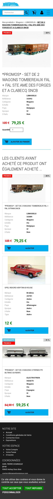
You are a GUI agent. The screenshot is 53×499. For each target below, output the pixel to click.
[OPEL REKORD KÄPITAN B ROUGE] (26, 270)
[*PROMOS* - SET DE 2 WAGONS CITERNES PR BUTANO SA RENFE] (26, 353)
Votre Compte (12, 449)
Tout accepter (11, 488)
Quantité (6, 130)
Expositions (11, 440)
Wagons (19, 22)
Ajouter (29, 248)
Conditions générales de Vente (18, 435)
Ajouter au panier (20, 142)
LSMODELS (30, 22)
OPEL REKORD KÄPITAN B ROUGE (19, 288)
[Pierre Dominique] (10, 4)
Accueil (9, 432)
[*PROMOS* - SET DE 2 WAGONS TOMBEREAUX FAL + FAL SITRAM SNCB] (26, 188)
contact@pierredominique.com (15, 473)
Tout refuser (33, 488)
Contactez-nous (12, 438)
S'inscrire (9, 455)
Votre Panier (11, 452)
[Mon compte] (41, 12)
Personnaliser (11, 492)
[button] (48, 12)
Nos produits (8, 22)
